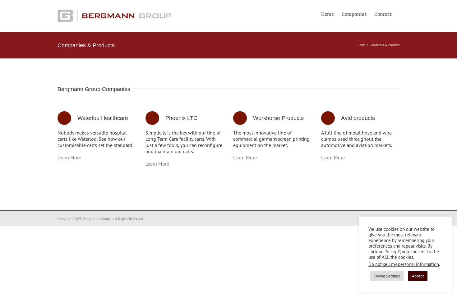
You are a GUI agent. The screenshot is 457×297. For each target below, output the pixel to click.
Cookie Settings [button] (387, 276)
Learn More (69, 157)
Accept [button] (418, 276)
